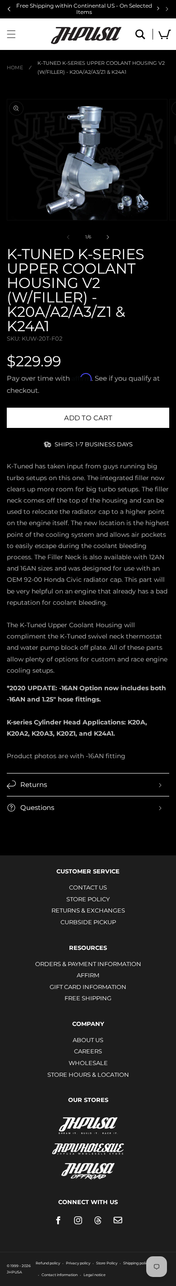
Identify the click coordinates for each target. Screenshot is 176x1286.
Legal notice (94, 1275)
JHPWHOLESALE (88, 1143)
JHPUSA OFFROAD (88, 1169)
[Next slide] (167, 9)
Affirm (88, 975)
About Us (88, 1039)
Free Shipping (88, 998)
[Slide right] (108, 237)
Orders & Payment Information (88, 963)
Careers (88, 1051)
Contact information (60, 1275)
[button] (11, 34)
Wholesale (88, 1062)
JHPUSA (88, 1125)
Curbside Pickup (88, 922)
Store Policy (88, 899)
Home (15, 67)
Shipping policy (136, 1263)
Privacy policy (78, 1263)
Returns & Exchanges (88, 910)
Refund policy (48, 1263)
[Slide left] (68, 237)
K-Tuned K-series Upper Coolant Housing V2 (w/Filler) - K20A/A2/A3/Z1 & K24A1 (101, 67)
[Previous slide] (9, 9)
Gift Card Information (88, 986)
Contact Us (88, 887)
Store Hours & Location (88, 1074)
